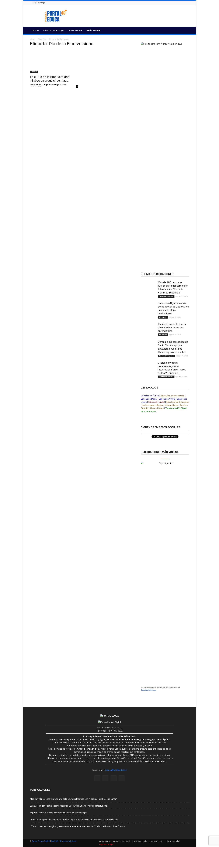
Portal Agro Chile (139, 841)
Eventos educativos (166, 296)
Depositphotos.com (148, 690)
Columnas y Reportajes (53, 30)
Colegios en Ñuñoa (150, 395)
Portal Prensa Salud (121, 841)
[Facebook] (176, 3)
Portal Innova (104, 841)
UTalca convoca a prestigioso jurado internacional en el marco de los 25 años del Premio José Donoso (77, 826)
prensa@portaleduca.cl (116, 770)
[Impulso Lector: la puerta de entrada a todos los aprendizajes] (148, 329)
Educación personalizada (172, 395)
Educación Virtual (167, 399)
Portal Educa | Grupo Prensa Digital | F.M (48, 84)
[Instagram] (180, 3)
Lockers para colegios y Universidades (160, 405)
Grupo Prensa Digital (40, 841)
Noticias (35, 30)
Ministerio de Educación (177, 402)
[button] (185, 30)
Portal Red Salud (173, 841)
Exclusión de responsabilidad (63, 841)
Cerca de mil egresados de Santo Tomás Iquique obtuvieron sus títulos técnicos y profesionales (74, 819)
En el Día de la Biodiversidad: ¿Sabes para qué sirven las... (50, 78)
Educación (163, 317)
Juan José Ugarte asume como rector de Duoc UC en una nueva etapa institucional (69, 806)
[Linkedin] (183, 3)
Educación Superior (166, 356)
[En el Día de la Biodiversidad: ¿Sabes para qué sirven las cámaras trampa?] (54, 61)
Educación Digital (149, 399)
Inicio (32, 39)
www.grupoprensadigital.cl (146, 739)
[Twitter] (187, 3)
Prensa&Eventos (156, 841)
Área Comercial (75, 30)
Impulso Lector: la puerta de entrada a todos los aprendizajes (172, 327)
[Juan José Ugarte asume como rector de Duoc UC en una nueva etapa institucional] (148, 312)
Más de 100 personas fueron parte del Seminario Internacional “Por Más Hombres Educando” (73, 799)
